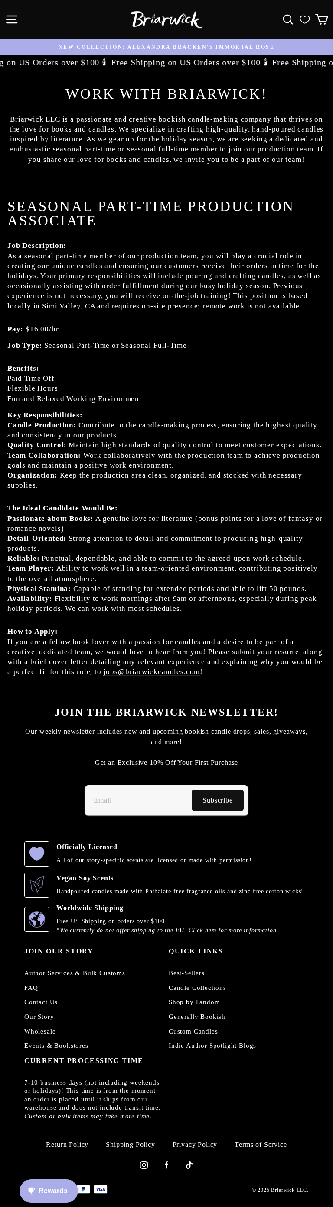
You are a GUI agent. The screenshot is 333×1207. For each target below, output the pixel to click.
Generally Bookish (197, 1016)
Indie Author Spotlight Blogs (212, 1045)
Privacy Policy (195, 1145)
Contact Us (41, 1001)
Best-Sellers (187, 972)
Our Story (39, 1016)
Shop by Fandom (194, 1001)
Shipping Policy (130, 1145)
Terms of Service (261, 1145)
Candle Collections (197, 987)
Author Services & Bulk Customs (74, 972)
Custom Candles (193, 1031)
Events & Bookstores (56, 1045)
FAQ (31, 987)
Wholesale (40, 1031)
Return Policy (67, 1145)
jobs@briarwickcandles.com (152, 672)
